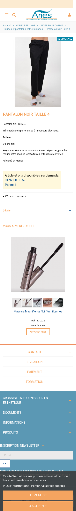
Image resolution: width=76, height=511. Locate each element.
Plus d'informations (16, 486)
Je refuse (38, 495)
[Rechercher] (14, 14)
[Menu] (6, 14)
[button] (36, 103)
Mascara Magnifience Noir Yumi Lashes (38, 311)
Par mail (10, 185)
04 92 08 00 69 (15, 180)
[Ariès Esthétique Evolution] (41, 14)
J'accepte (38, 506)
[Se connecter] (69, 14)
